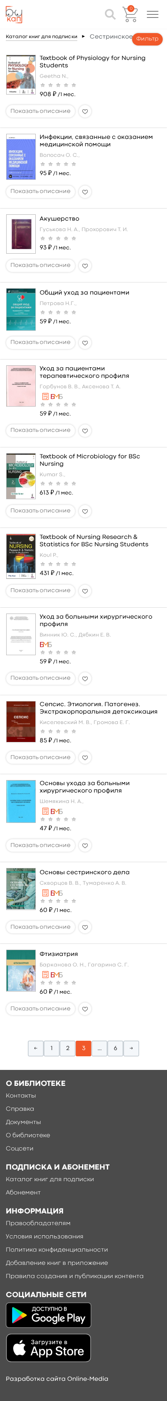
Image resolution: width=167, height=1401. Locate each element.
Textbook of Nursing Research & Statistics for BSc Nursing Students (94, 541)
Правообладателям (38, 1223)
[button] (152, 14)
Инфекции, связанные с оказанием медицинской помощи (96, 141)
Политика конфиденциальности (57, 1250)
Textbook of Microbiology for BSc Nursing (90, 460)
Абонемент (23, 1193)
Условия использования (45, 1237)
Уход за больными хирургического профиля (96, 620)
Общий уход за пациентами (84, 293)
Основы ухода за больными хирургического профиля (85, 787)
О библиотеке (28, 1135)
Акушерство (59, 219)
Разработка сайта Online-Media (57, 1379)
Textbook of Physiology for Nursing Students (93, 62)
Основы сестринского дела (85, 872)
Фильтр (147, 39)
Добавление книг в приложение (57, 1263)
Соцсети (19, 1149)
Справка (20, 1109)
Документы (23, 1122)
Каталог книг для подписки (41, 37)
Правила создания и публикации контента (75, 1276)
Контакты (21, 1096)
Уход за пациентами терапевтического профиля (84, 372)
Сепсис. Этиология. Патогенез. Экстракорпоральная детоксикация (99, 708)
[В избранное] (85, 111)
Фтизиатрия (59, 954)
